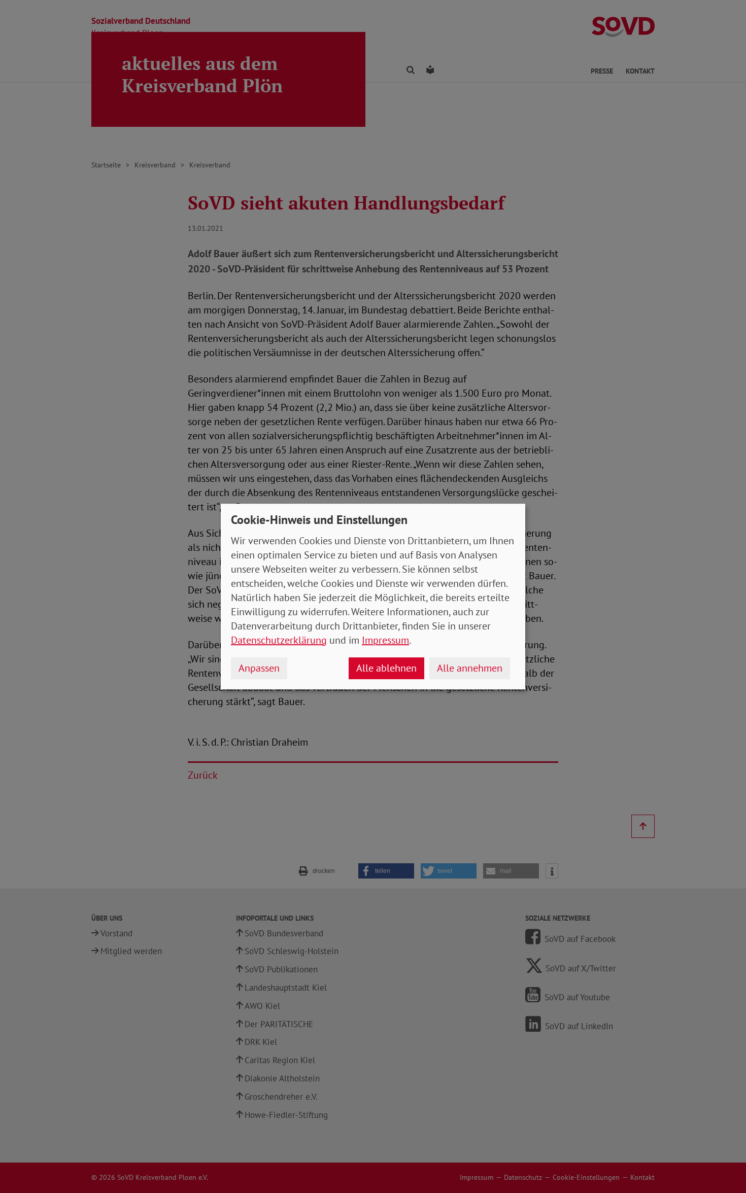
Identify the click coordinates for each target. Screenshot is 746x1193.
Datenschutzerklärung (279, 640)
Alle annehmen (469, 668)
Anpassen (259, 668)
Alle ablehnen (386, 668)
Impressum (385, 640)
